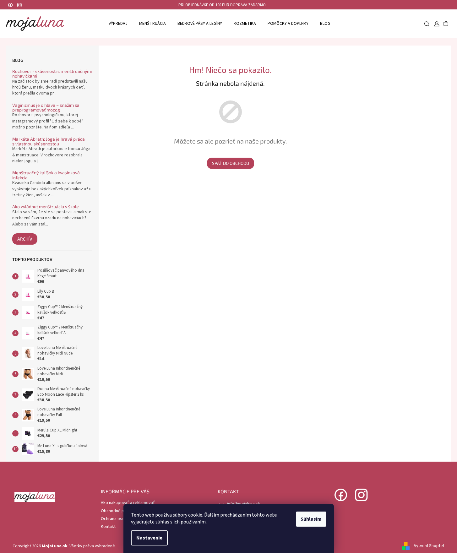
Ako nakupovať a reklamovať (128, 503)
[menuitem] (118, 23)
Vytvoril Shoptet (429, 546)
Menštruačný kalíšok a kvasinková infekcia (46, 175)
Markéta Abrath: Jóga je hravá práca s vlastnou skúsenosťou (48, 141)
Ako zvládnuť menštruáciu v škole (45, 206)
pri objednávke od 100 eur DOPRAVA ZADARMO (222, 5)
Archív (24, 238)
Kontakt (108, 526)
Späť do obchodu (230, 163)
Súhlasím (311, 519)
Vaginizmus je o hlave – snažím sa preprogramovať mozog (45, 107)
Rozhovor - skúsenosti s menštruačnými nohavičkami (52, 74)
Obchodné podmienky (122, 511)
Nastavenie (149, 537)
